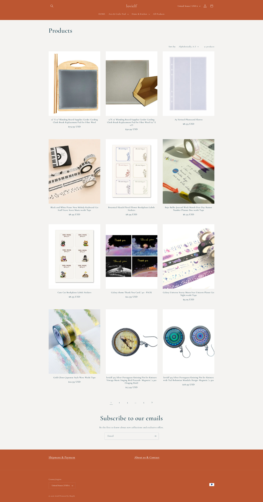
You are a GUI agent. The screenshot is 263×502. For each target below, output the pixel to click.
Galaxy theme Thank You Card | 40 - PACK (131, 292)
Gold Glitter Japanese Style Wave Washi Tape (74, 377)
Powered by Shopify (67, 496)
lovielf (57, 496)
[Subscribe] (155, 436)
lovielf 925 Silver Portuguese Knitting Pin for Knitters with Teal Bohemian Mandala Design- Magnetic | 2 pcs (188, 378)
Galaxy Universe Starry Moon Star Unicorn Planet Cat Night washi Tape (188, 293)
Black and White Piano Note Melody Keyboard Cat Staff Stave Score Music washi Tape (74, 208)
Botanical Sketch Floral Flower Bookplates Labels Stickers (131, 208)
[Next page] (151, 402)
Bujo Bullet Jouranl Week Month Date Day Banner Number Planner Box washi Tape (188, 208)
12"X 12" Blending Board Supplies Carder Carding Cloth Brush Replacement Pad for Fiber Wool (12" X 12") (131, 122)
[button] (52, 6)
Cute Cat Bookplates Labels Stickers (74, 292)
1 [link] (111, 402)
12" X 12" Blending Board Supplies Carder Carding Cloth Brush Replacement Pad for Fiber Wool (74, 121)
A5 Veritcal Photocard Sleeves (189, 119)
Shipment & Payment (62, 457)
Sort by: (172, 46)
